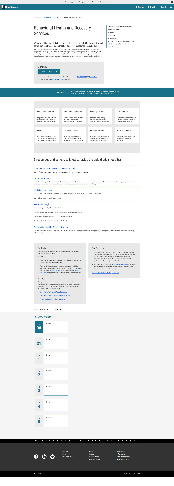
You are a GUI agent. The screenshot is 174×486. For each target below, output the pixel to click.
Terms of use (66, 451)
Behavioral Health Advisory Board (118, 44)
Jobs (118, 462)
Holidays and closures (123, 457)
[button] (172, 2)
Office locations (121, 454)
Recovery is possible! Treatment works (51, 227)
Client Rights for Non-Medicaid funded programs (55, 295)
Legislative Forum (113, 47)
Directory (92, 454)
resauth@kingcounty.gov (121, 264)
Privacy (64, 454)
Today (55, 309)
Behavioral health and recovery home (120, 26)
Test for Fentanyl (41, 204)
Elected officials (94, 457)
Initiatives (111, 35)
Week (36, 309)
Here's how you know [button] (102, 2)
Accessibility (38, 474)
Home (35, 17)
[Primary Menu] (171, 7)
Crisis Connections (42, 178)
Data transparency (68, 457)
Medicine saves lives (43, 190)
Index (37, 441)
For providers (112, 38)
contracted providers (57, 79)
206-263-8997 (82, 77)
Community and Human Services (49, 17)
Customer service (94, 459)
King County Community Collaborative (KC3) (121, 41)
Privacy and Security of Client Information (53, 299)
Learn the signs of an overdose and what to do (54, 168)
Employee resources (123, 459)
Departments (121, 451)
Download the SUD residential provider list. (105, 273)
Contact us (92, 451)
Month (42, 309)
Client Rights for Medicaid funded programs (53, 292)
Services (111, 32)
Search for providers (49, 72)
